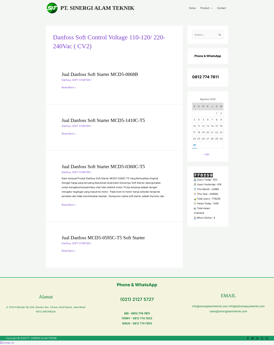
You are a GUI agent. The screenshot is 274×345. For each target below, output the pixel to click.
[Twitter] (252, 338)
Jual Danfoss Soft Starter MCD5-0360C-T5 (103, 166)
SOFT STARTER (81, 79)
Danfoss (66, 79)
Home (192, 8)
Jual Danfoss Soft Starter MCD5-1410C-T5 (103, 120)
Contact (221, 8)
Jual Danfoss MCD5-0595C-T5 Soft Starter (103, 237)
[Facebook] (247, 338)
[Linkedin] (257, 338)
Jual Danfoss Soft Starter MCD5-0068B (100, 74)
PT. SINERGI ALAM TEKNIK (97, 8)
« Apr (206, 154)
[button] (210, 8)
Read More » (69, 87)
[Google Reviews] (266, 338)
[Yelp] (262, 338)
